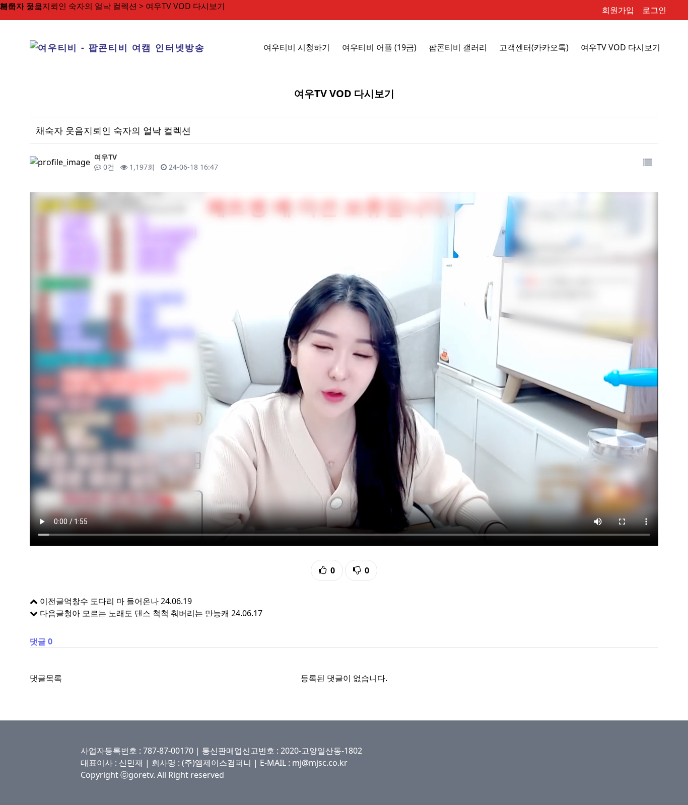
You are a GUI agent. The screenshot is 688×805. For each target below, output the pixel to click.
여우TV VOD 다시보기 (620, 47)
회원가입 (618, 10)
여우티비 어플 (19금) (379, 47)
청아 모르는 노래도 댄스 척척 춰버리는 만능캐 (146, 613)
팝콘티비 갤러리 (458, 47)
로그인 (654, 10)
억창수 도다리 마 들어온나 (111, 601)
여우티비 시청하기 (296, 47)
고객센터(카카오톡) (534, 47)
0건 (107, 167)
